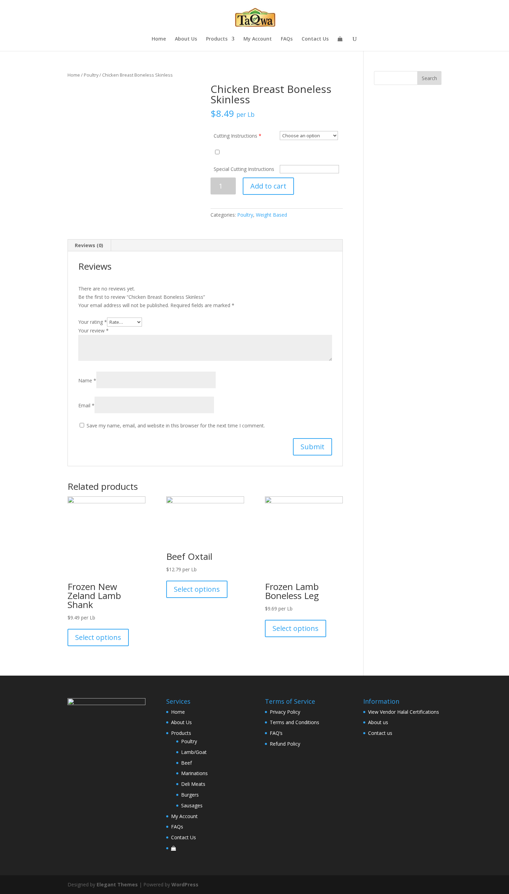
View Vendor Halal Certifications (403, 712)
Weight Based (271, 214)
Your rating (92, 322)
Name (87, 380)
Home (159, 39)
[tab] (89, 245)
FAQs (287, 39)
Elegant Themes (117, 884)
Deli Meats (193, 784)
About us (378, 722)
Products (216, 39)
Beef (186, 763)
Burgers (190, 794)
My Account (257, 39)
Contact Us (315, 39)
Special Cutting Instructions (244, 169)
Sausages (192, 805)
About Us (186, 39)
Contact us (380, 733)
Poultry (91, 75)
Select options (98, 637)
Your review (93, 330)
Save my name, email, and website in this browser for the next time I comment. (176, 425)
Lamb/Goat (194, 752)
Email (86, 405)
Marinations (194, 773)
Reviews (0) (89, 245)
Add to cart (268, 186)
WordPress (184, 884)
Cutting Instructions (235, 135)
